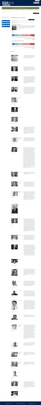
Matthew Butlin (13, 82)
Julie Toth (12, 387)
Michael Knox (13, 296)
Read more (18, 29)
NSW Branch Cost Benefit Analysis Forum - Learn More (20, 8)
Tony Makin (12, 311)
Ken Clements (13, 113)
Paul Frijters (12, 250)
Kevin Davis (12, 143)
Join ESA (36, 2)
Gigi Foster (12, 224)
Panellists (3, 24)
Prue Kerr (12, 277)
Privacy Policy (23, 403)
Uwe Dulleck (13, 187)
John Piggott (12, 348)
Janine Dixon (13, 153)
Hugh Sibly (12, 377)
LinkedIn (7, 403)
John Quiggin (13, 358)
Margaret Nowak (13, 330)
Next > (38, 13)
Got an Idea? (3, 26)
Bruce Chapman (13, 103)
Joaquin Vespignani (13, 397)
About (3, 20)
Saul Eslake (12, 197)
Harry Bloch (12, 72)
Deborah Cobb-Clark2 (14, 123)
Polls (3, 22)
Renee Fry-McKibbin (14, 265)
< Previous (35, 13)
